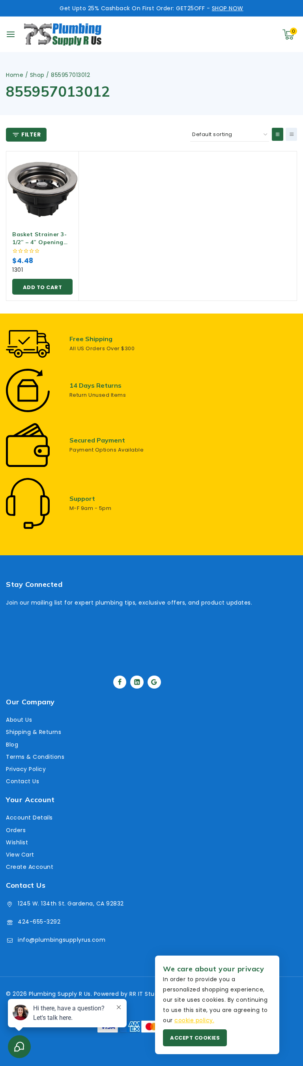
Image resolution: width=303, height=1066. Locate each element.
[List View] (291, 134)
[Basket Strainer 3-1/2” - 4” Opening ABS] (42, 187)
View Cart (20, 855)
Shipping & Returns (33, 732)
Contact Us (22, 781)
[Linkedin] (137, 682)
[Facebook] (120, 682)
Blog (12, 745)
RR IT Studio (146, 994)
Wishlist (17, 842)
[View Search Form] (251, 34)
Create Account (29, 867)
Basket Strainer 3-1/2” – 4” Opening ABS (39, 242)
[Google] (154, 682)
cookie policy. (194, 1020)
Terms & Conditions (35, 757)
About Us (19, 720)
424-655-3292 (39, 922)
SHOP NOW (227, 8)
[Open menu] (10, 34)
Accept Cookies (195, 1038)
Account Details (29, 817)
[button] (42, 287)
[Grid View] (277, 134)
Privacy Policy (26, 769)
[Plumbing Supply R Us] (62, 34)
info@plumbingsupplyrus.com (61, 940)
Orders (16, 830)
